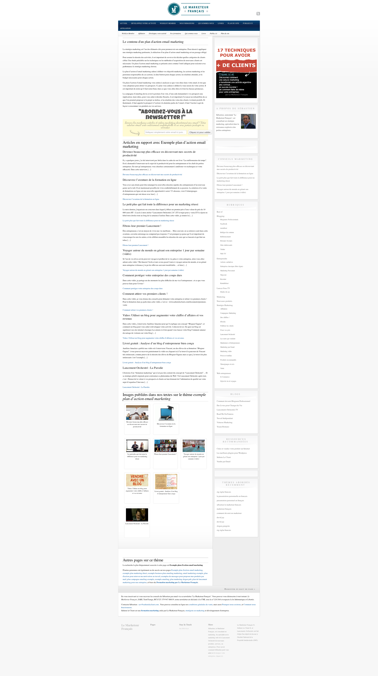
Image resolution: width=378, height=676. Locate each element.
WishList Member (168, 23)
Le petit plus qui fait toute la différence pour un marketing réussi (148, 220)
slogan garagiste (223, 526)
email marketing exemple (193, 573)
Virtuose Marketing (224, 422)
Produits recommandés (228, 360)
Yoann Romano (223, 426)
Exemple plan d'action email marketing (187, 570)
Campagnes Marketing (228, 313)
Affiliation (125, 28)
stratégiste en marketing (195, 610)
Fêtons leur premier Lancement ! (135, 245)
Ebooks (223, 322)
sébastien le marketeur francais (229, 504)
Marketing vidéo (226, 351)
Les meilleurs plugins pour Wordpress (232, 453)
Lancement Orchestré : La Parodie (136, 387)
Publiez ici (248, 23)
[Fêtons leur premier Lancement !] (165, 451)
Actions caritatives (226, 262)
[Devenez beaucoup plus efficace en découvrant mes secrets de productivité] (137, 419)
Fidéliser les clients (227, 326)
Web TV (223, 253)
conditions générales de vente (201, 604)
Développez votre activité (143, 23)
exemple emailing (162, 579)
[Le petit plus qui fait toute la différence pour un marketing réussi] (137, 451)
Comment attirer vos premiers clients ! (138, 310)
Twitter (222, 249)
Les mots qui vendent (227, 338)
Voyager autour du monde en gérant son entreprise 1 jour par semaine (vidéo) (153, 270)
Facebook (223, 224)
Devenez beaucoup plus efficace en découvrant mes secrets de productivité (152, 174)
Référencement (225, 237)
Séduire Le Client (224, 457)
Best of (219, 211)
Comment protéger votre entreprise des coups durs (143, 288)
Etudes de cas (225, 292)
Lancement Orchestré (227, 334)
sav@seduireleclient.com (149, 604)
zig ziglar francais (224, 492)
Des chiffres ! (225, 317)
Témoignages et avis (227, 364)
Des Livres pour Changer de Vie (229, 405)
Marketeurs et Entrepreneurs (230, 343)
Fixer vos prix (225, 330)
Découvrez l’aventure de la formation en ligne (141, 199)
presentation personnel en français (230, 500)
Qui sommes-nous (206, 23)
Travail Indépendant (225, 418)
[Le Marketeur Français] (189, 8)
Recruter (223, 279)
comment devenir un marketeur (229, 513)
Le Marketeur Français (130, 627)
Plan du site (233, 23)
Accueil (123, 23)
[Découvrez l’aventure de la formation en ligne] (166, 421)
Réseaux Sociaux (226, 241)
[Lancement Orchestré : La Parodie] (137, 520)
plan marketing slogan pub (181, 579)
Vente (222, 368)
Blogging (220, 216)
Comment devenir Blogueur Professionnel (233, 401)
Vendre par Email (223, 461)
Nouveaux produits (224, 301)
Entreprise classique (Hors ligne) (231, 266)
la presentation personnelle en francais (232, 496)
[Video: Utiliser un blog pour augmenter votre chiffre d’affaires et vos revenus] (137, 485)
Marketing (221, 296)
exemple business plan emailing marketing (165, 573)
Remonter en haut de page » (240, 589)
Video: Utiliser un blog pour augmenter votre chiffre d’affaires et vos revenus (153, 338)
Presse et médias (226, 355)
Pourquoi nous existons (231, 604)
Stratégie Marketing (225, 305)
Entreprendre (222, 258)
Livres (221, 23)
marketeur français (224, 508)
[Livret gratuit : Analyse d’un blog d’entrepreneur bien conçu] (166, 488)
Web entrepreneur (224, 373)
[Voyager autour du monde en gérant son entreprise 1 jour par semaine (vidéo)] (194, 451)
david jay (220, 517)
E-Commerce (224, 377)
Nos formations (187, 23)
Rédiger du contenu (227, 232)
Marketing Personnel (227, 270)
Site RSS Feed (184, 628)
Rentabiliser (224, 283)
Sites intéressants (226, 245)
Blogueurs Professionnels (229, 219)
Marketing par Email (227, 347)
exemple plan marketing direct (135, 573)
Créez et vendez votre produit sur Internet (233, 448)
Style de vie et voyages (228, 381)
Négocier (223, 275)
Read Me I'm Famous (225, 414)
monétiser (223, 228)
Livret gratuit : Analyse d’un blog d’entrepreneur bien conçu (147, 362)
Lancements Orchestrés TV (227, 409)
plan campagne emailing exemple (140, 579)
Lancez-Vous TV (223, 288)
